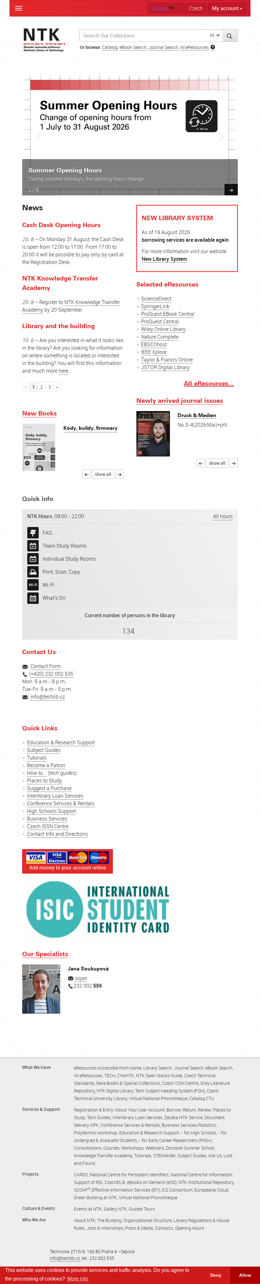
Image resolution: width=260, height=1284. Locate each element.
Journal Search (163, 47)
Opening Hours (189, 1228)
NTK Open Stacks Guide (159, 1075)
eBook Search (133, 47)
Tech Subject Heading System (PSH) (170, 1091)
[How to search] (213, 47)
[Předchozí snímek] (38, 134)
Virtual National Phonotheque (158, 1098)
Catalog (110, 47)
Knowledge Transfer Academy (103, 1155)
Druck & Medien (197, 415)
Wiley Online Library (163, 328)
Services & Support (41, 1109)
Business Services (47, 818)
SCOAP (82, 1190)
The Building (109, 1220)
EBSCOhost (154, 344)
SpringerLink (155, 305)
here (63, 370)
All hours (223, 515)
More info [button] (77, 1278)
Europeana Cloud (211, 1190)
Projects (30, 1174)
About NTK (84, 1220)
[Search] (230, 35)
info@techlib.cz (47, 696)
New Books (39, 413)
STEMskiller (164, 1155)
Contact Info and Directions (57, 833)
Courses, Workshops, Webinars (133, 1148)
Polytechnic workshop (95, 1133)
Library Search (157, 1068)
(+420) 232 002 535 (51, 673)
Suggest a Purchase (49, 788)
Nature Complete (160, 336)
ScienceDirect (156, 298)
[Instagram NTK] (63, 708)
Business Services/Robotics (189, 1125)
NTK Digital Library (115, 1091)
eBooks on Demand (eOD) (152, 1182)
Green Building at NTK (95, 1197)
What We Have (36, 1067)
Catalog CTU (201, 1098)
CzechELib (115, 1182)
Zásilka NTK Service (183, 1117)
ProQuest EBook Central (167, 313)
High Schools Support (51, 811)
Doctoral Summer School (190, 1148)
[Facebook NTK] (28, 708)
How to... (37, 772)
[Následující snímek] (221, 134)
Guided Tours (142, 1209)
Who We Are (34, 1220)
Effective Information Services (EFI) (126, 1190)
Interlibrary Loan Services (55, 795)
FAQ (47, 532)
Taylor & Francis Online (167, 359)
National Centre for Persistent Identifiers (129, 1175)
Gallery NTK (115, 1209)
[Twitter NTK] (39, 708)
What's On (53, 597)
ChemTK (125, 1075)
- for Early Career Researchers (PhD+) (175, 1140)
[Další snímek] (231, 189)
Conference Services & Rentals (60, 803)
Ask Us (215, 1155)
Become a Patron (46, 765)
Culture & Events (38, 1208)
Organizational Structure (147, 1220)
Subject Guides (44, 750)
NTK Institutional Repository (206, 1182)
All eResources (194, 47)
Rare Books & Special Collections (128, 1083)
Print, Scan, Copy (61, 571)
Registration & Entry (93, 1110)
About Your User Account (140, 1110)
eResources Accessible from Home (107, 1068)
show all (103, 474)
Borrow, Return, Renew (188, 1110)
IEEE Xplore (153, 351)
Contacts (164, 1228)
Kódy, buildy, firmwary (90, 428)
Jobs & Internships (105, 1228)
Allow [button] (245, 1275)
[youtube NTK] (50, 708)
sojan (81, 977)
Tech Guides (99, 1117)
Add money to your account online (67, 867)
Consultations (87, 1148)
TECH (109, 1075)
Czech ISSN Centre (47, 826)
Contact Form (45, 666)
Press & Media (139, 1228)
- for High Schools (198, 1133)
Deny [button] (215, 1275)
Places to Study (44, 780)
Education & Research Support (61, 742)
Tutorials (37, 757)
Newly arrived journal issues (179, 400)
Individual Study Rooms (69, 558)
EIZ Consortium (177, 1190)
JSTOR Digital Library (165, 366)
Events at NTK (88, 1209)
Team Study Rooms (64, 545)
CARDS (81, 1175)
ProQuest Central (160, 321)
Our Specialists (45, 953)
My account (226, 8)
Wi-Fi (48, 584)
